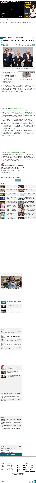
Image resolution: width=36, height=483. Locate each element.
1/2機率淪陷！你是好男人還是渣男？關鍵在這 (11, 198)
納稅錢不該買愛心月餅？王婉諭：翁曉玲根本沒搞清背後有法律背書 (11, 202)
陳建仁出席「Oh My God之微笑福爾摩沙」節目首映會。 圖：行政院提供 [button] (18, 68)
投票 (1, 468)
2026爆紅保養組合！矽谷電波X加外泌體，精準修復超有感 (29, 194)
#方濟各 (18, 177)
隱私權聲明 (12, 468)
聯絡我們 (8, 466)
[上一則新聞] (32, 38)
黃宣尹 (4, 44)
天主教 (27, 112)
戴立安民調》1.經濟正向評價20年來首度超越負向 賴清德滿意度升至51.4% (11, 218)
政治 (1, 22)
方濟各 (8, 130)
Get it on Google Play (26, 471)
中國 (11, 22)
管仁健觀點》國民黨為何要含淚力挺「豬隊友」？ (15, 152)
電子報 (2, 469)
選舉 (32, 22)
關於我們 (8, 465)
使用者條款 (12, 466)
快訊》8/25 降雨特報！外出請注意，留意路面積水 (15, 108)
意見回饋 (8, 469)
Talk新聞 (2, 466)
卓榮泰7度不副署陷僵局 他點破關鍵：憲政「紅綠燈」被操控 (29, 214)
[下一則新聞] (34, 38)
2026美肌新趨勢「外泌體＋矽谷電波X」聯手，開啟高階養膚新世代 (29, 202)
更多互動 (2, 463)
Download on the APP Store (32, 471)
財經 (6, 22)
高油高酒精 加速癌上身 (28, 189)
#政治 (2, 177)
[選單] (1, 20)
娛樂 (15, 22)
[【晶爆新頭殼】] (30, 9)
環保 (27, 22)
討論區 (2, 465)
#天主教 (14, 177)
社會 (8, 22)
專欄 (30, 22)
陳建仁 (6, 70)
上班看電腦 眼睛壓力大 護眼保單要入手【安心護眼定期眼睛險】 (29, 210)
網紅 (18, 22)
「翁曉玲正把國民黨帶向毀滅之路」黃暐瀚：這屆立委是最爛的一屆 (11, 206)
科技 (23, 22)
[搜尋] (35, 20)
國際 (3, 22)
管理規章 (12, 469)
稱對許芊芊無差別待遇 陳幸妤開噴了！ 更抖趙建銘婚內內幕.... (29, 206)
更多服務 (10, 463)
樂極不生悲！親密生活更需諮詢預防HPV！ (11, 194)
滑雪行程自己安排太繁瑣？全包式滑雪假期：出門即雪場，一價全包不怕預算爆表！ (11, 214)
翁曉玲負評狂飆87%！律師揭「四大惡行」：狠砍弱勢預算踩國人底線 (11, 190)
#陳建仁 (10, 177)
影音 (35, 22)
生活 (13, 22)
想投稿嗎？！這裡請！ (11, 454)
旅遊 (25, 22)
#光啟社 (6, 177)
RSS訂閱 (12, 465)
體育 (20, 22)
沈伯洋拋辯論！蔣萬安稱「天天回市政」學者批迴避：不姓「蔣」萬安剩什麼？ (29, 198)
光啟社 (15, 70)
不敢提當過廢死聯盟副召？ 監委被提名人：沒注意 (29, 186)
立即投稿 (8, 468)
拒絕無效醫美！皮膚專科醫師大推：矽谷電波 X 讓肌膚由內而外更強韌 (11, 210)
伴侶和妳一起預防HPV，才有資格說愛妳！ (29, 218)
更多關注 (26, 463)
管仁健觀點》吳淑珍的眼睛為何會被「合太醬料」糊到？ (11, 186)
